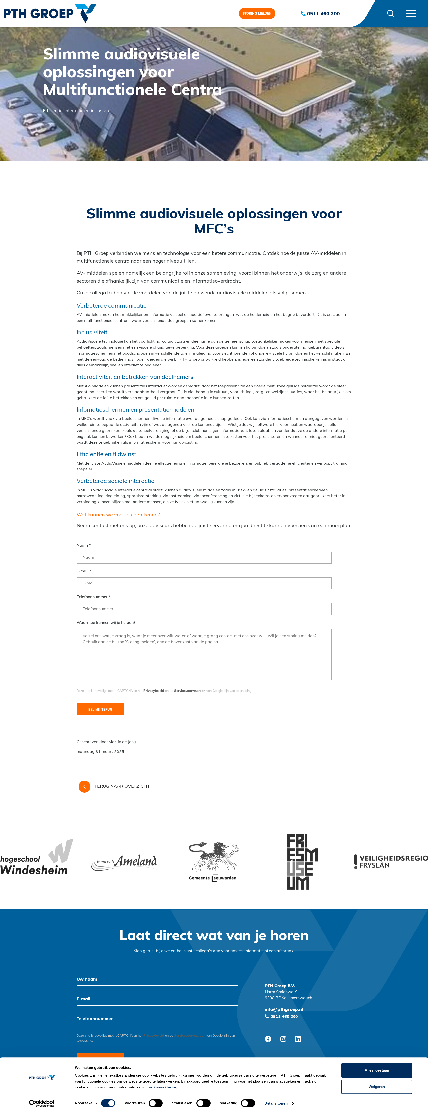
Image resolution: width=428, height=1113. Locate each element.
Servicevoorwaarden (190, 691)
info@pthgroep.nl (284, 1010)
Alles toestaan (377, 1070)
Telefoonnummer (93, 597)
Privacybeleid (154, 691)
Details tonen (275, 1103)
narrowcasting (184, 443)
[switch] (156, 1103)
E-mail (84, 571)
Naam (84, 546)
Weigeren (377, 1087)
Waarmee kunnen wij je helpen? (106, 623)
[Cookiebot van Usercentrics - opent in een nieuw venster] (42, 1103)
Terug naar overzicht (122, 786)
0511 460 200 (323, 14)
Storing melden (257, 13)
